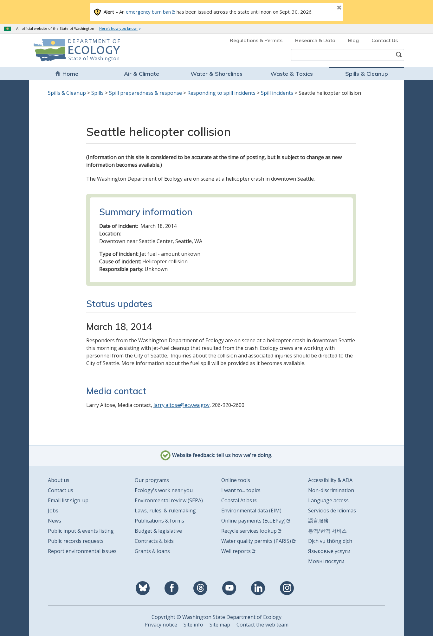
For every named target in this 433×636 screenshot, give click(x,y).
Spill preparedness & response (145, 92)
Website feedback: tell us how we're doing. (221, 455)
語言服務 (318, 520)
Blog (353, 40)
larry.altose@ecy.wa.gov (181, 405)
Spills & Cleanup (366, 73)
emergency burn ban (148, 12)
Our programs (152, 480)
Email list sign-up (68, 500)
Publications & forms (159, 520)
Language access (328, 500)
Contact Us (385, 40)
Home (70, 73)
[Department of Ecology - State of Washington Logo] (70, 50)
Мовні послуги (326, 561)
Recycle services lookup (249, 530)
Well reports (236, 551)
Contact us (60, 490)
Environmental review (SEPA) (169, 500)
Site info (193, 624)
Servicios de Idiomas (332, 510)
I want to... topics (241, 490)
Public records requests (76, 540)
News (54, 520)
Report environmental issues (82, 551)
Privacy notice (161, 624)
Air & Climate (141, 73)
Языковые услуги (329, 551)
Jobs (53, 510)
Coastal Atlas (236, 500)
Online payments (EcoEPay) (253, 520)
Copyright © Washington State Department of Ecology (216, 617)
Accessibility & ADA (330, 480)
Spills (97, 92)
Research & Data (315, 40)
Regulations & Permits (256, 40)
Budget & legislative (158, 530)
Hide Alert (325, 8)
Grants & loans (152, 551)
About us (58, 480)
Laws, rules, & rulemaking (165, 510)
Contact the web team (262, 624)
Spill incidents (277, 92)
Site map (220, 624)
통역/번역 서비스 (327, 530)
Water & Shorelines (216, 73)
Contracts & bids (154, 540)
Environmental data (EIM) (251, 510)
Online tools (235, 480)
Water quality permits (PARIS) (256, 540)
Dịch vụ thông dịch (330, 540)
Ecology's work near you (164, 490)
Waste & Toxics (291, 73)
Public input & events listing (81, 530)
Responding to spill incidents (221, 92)
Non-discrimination (331, 490)
